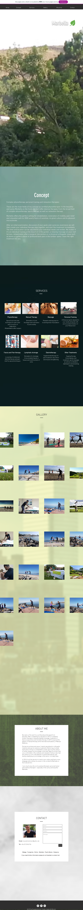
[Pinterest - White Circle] (41, 906)
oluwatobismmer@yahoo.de (31, 841)
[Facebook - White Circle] (38, 906)
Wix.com (54, 909)
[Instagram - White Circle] (45, 906)
